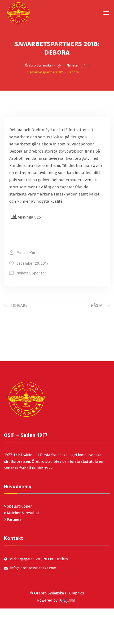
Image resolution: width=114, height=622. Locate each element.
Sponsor (39, 273)
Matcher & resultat (21, 513)
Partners (12, 519)
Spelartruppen (19, 506)
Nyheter (23, 273)
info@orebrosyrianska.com (33, 568)
